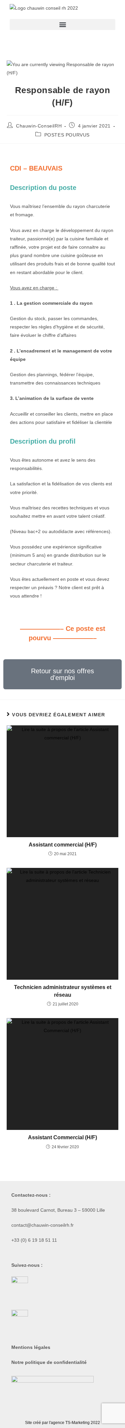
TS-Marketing (77, 1422)
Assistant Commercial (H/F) (62, 1137)
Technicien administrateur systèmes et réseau (62, 990)
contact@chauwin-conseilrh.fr (42, 1225)
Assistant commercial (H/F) (63, 845)
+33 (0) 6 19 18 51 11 (34, 1240)
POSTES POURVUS (67, 135)
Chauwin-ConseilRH (39, 126)
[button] (63, 24)
